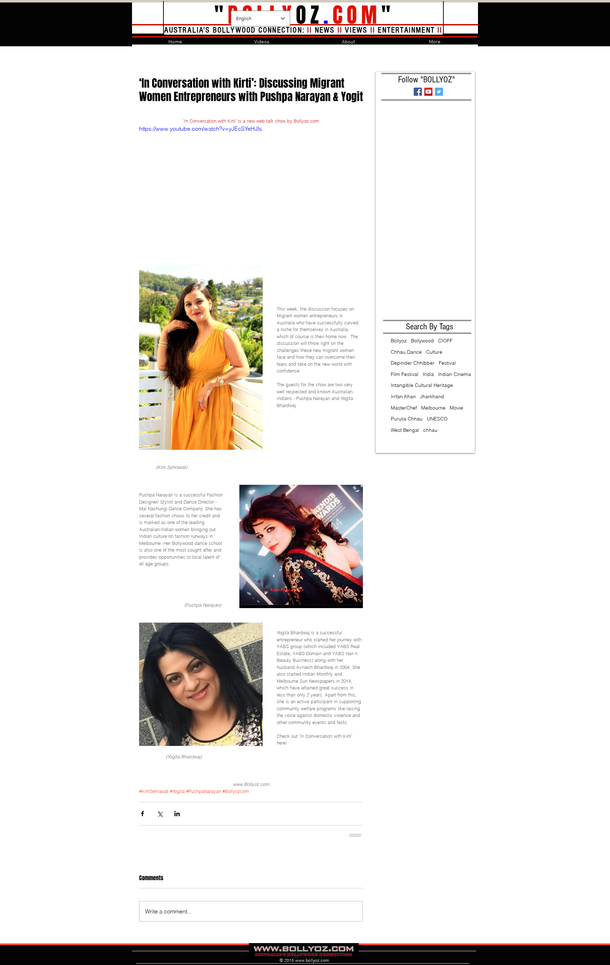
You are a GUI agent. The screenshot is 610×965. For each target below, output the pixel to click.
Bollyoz (399, 340)
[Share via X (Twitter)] (159, 813)
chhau (430, 430)
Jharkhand (432, 396)
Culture (434, 352)
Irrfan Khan (403, 396)
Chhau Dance (406, 352)
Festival (447, 363)
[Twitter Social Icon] (439, 92)
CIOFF (445, 340)
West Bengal (405, 430)
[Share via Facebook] (142, 813)
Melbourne (433, 408)
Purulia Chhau (407, 419)
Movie (456, 408)
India (428, 374)
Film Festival (404, 374)
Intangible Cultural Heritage (422, 385)
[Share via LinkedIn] (177, 813)
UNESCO (437, 419)
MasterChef (404, 408)
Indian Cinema (454, 374)
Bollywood (422, 340)
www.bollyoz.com (312, 960)
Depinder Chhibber (413, 363)
